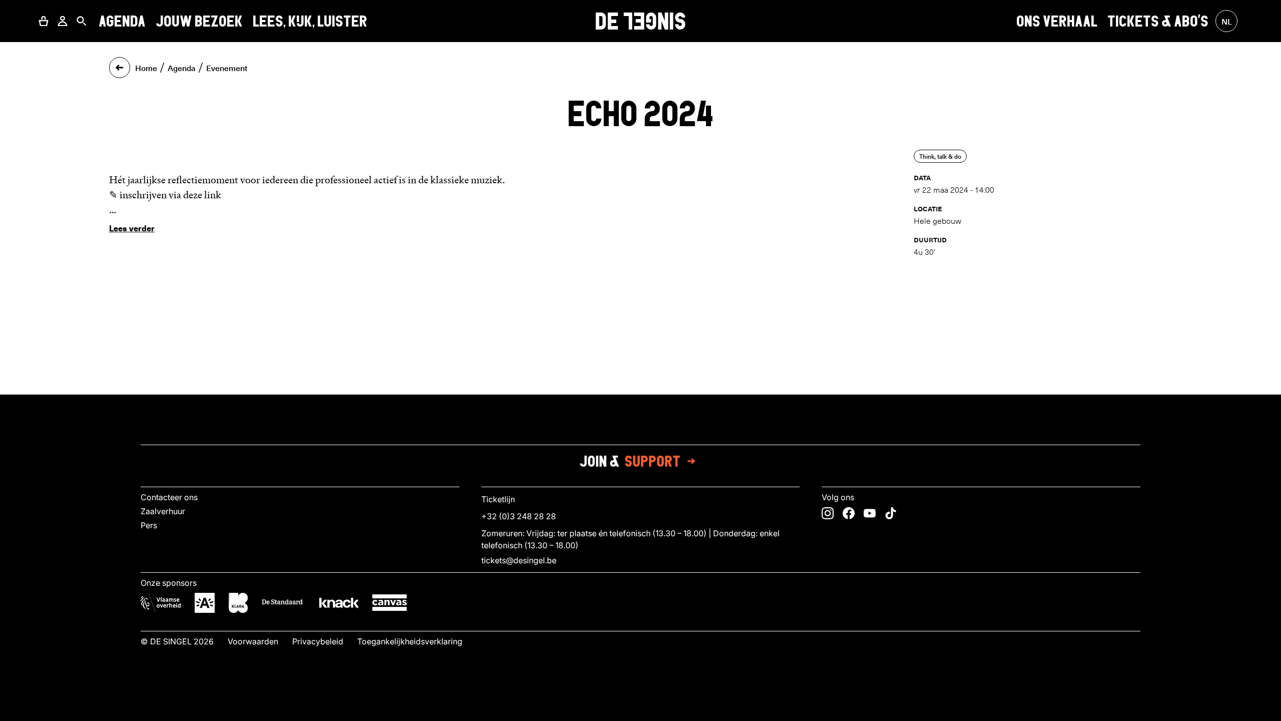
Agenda (122, 21)
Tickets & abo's (1157, 21)
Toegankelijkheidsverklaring (409, 641)
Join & (630, 461)
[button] (44, 21)
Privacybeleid (317, 641)
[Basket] (44, 21)
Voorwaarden (253, 641)
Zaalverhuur (163, 511)
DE (640, 21)
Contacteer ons (169, 497)
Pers (149, 525)
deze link (202, 194)
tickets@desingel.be (518, 560)
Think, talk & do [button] (940, 156)
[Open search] (82, 21)
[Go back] (119, 67)
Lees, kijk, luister (310, 21)
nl (1226, 21)
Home (146, 68)
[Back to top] (640, 710)
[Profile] (63, 21)
